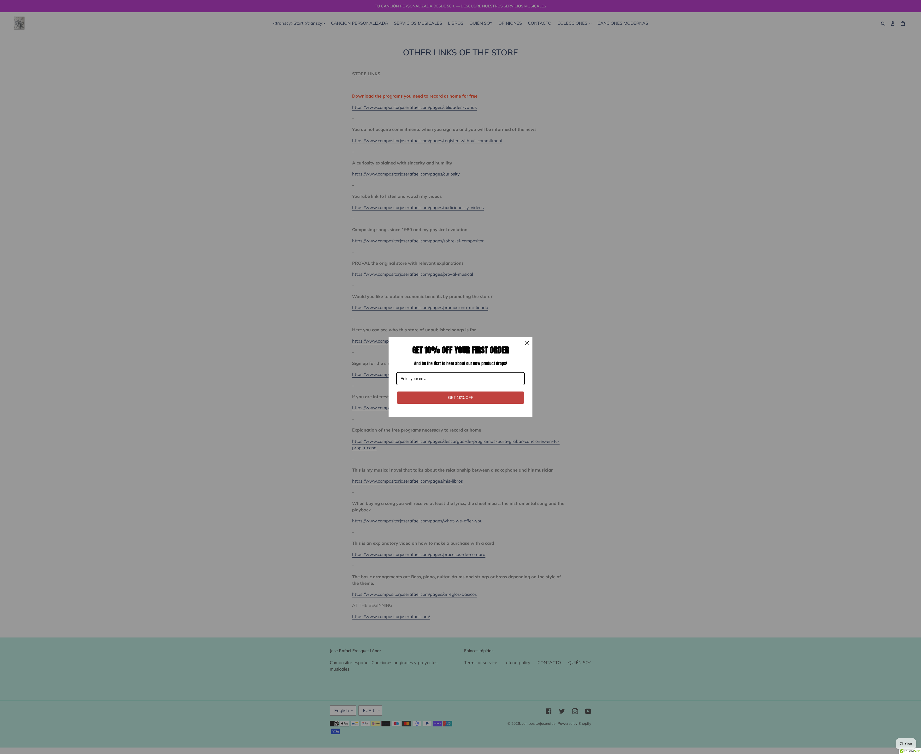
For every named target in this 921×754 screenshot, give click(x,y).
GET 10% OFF (460, 398)
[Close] (526, 343)
